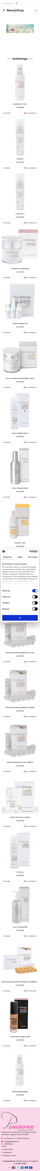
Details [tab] (20, 557)
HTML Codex (21, 1163)
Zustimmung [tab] (7, 557)
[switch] (35, 596)
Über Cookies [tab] (32, 557)
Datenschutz (8, 1149)
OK (20, 618)
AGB (4, 1146)
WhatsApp (9, 1144)
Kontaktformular (9, 1155)
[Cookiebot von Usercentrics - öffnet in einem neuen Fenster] (29, 551)
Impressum (7, 1152)
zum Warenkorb (31, 113)
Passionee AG (9, 1161)
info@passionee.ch (12, 1141)
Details (8, 113)
